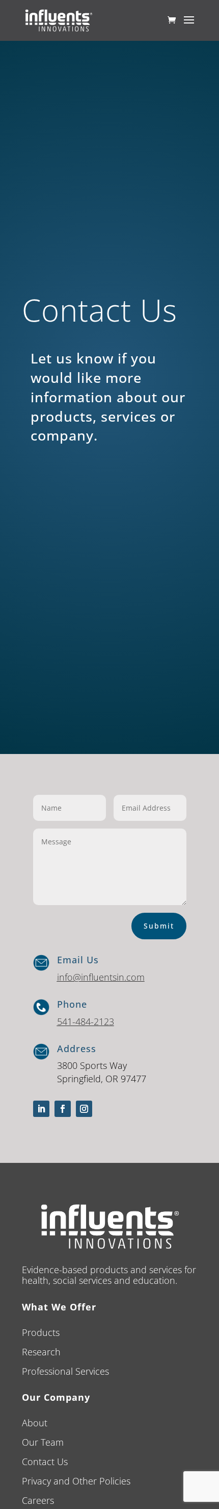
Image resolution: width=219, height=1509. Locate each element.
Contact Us (45, 1461)
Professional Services (65, 1371)
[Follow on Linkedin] (41, 1109)
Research (41, 1352)
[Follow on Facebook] (62, 1109)
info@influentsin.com (101, 977)
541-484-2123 (85, 1021)
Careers (38, 1500)
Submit (159, 926)
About (34, 1423)
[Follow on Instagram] (84, 1109)
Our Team (43, 1442)
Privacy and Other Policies (76, 1481)
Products (41, 1332)
